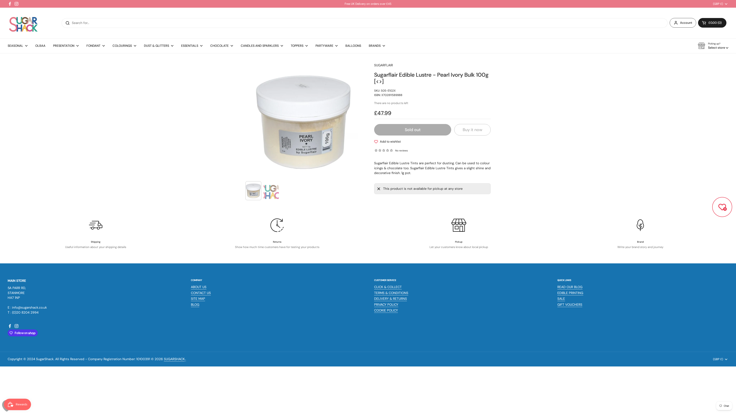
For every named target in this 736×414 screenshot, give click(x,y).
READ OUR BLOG (569, 287)
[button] (712, 23)
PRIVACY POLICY (386, 304)
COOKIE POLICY (386, 310)
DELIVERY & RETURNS (390, 299)
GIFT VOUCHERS (569, 304)
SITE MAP (198, 299)
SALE (561, 299)
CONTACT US (201, 293)
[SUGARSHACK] (23, 23)
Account (686, 23)
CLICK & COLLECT (388, 287)
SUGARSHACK (174, 359)
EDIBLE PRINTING (570, 293)
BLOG (195, 304)
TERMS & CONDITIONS (391, 293)
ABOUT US (198, 287)
